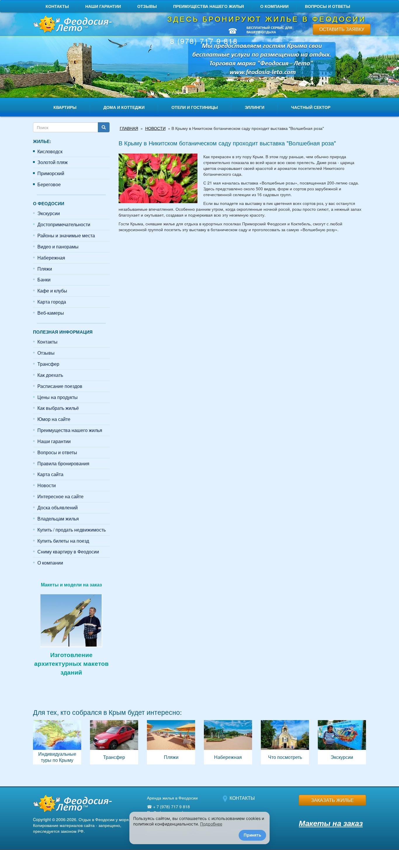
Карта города (51, 301)
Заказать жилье (332, 800)
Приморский (50, 173)
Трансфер (48, 363)
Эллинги (254, 107)
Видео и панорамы (58, 246)
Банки (44, 279)
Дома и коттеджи (124, 107)
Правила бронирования (63, 463)
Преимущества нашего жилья (208, 6)
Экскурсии (48, 213)
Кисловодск (50, 151)
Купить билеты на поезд (63, 540)
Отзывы (147, 6)
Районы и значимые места (66, 235)
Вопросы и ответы (327, 6)
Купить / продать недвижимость (71, 529)
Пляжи (44, 268)
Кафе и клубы (52, 290)
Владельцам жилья (58, 518)
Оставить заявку (341, 29)
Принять (252, 834)
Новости (46, 485)
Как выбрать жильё (58, 408)
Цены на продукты (57, 397)
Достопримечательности (63, 224)
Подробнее (211, 823)
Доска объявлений (57, 507)
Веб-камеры (50, 312)
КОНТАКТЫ (242, 798)
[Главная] (71, 24)
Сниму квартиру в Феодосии (68, 551)
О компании (274, 6)
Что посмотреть (285, 742)
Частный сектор (310, 107)
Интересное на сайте (60, 496)
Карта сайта (50, 474)
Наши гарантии (103, 6)
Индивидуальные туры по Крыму (57, 742)
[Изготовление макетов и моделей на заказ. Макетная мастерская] (71, 619)
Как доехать (50, 375)
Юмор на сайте (53, 419)
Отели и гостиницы (194, 107)
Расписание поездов (59, 386)
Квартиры (65, 107)
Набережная (51, 257)
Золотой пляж (52, 162)
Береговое (49, 184)
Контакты (57, 6)
